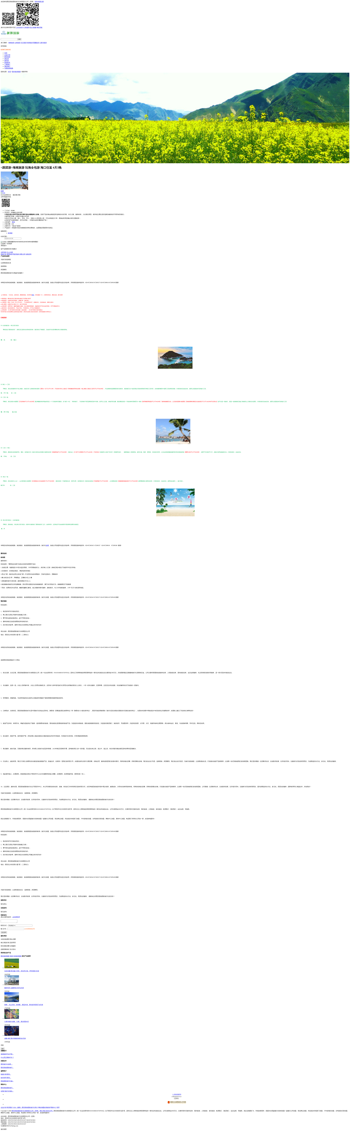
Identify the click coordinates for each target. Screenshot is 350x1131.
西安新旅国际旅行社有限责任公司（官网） (25, 1111)
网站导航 (39, 27)
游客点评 (22, 254)
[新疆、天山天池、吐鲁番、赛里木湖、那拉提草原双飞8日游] (11, 1001)
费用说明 (10, 254)
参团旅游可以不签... (7, 1054)
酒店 (33, 295)
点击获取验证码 (30, 929)
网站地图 (41, 1107)
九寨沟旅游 (43, 42)
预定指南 (16, 254)
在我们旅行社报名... (7, 1091)
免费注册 (41, 1)
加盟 (47, 545)
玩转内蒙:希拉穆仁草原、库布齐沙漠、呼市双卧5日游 (21, 971)
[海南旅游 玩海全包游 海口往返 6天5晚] (14, 189)
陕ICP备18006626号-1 (46, 1111)
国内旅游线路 (16, 71)
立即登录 (4, 252)
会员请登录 (16, 917)
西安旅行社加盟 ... (6, 1064)
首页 (9, 71)
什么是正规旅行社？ (7, 1057)
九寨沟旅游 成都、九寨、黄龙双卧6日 (16, 1021)
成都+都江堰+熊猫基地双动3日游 (15, 1038)
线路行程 (4, 254)
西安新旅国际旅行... (7, 1067)
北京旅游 (24, 42)
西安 (13, 222)
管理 (58, 1107)
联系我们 (10, 1107)
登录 (36, 1)
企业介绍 (4, 1107)
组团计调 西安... (6, 1074)
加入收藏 (33, 27)
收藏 (2, 191)
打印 (3, 193)
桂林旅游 (30, 42)
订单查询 (26, 27)
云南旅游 (17, 42)
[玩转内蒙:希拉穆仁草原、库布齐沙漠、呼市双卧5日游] (11, 968)
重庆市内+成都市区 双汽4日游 (14, 988)
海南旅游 (11, 42)
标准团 (10, 233)
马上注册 (10, 252)
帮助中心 (53, 1107)
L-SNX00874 (19, 27)
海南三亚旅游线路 (16, 956)
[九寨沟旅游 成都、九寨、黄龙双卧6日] (11, 1018)
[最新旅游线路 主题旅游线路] (175, 163)
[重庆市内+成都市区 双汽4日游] (11, 984)
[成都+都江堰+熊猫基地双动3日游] (11, 1035)
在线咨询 (28, 254)
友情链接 (47, 1107)
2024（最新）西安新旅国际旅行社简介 (25, 1107)
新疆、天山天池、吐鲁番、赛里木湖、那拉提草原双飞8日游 (23, 1004)
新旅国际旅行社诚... (7, 1081)
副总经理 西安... (6, 1077)
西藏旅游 (36, 42)
